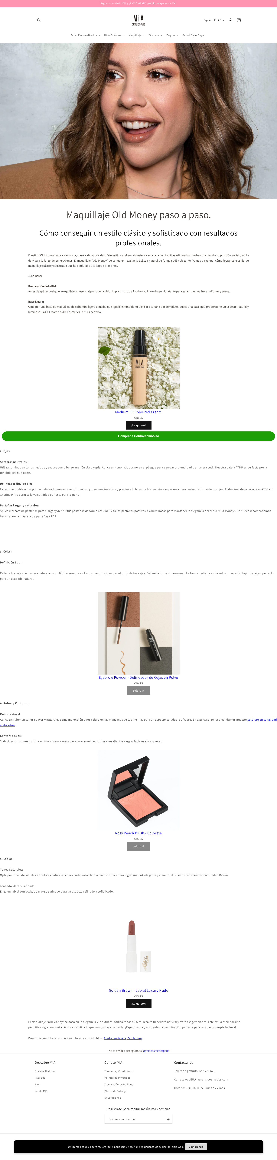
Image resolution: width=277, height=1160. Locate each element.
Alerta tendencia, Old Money (123, 1038)
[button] (39, 20)
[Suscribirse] (168, 1119)
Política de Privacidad (117, 1077)
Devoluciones (112, 1097)
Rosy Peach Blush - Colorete (138, 833)
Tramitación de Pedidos (118, 1084)
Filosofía (40, 1077)
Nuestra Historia (45, 1071)
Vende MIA (41, 1091)
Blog (37, 1084)
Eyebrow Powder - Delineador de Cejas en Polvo (138, 677)
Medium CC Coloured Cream (138, 412)
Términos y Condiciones (118, 1071)
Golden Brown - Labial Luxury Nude (138, 990)
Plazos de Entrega (115, 1091)
